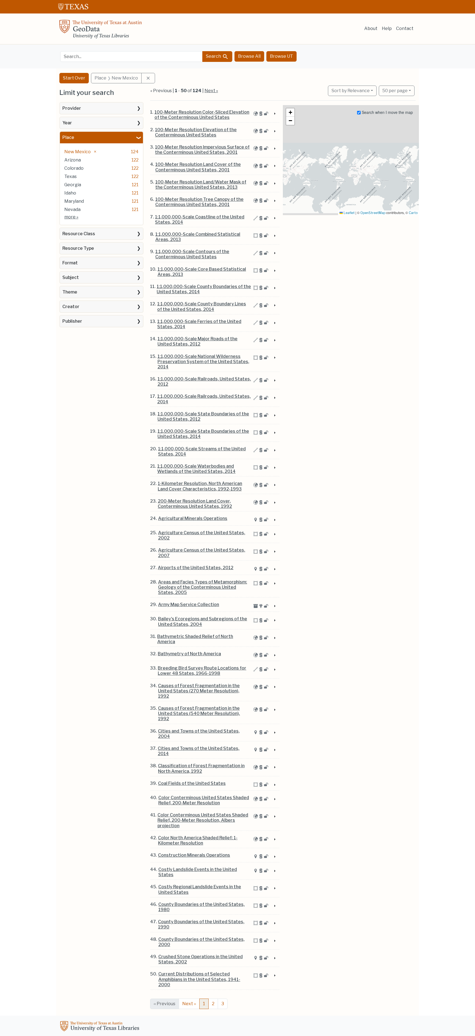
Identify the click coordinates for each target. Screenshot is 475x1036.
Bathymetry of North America (189, 653)
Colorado (74, 168)
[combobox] (131, 56)
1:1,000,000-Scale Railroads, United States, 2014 (204, 399)
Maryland (74, 201)
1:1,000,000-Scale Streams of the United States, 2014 (202, 451)
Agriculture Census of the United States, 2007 (201, 552)
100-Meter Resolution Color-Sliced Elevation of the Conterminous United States (201, 114)
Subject (70, 277)
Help (387, 28)
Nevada (72, 209)
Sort (351, 90)
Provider (71, 108)
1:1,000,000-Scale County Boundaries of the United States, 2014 (204, 289)
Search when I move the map (387, 112)
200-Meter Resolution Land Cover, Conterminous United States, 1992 (195, 503)
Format (70, 262)
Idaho (70, 193)
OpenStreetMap (372, 213)
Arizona (72, 160)
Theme (69, 292)
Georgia (72, 184)
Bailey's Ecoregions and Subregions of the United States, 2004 (202, 621)
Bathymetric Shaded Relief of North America (195, 639)
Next (189, 1003)
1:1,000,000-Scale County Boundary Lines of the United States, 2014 (201, 306)
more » (71, 217)
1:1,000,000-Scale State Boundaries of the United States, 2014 (203, 434)
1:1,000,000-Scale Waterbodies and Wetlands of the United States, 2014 (196, 469)
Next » (211, 90)
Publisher (72, 321)
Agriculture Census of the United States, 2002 (201, 535)
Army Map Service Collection (188, 604)
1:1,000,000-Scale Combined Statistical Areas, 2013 (197, 237)
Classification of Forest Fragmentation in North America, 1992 (201, 768)
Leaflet (349, 213)
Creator (70, 306)
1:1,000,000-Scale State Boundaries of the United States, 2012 (203, 416)
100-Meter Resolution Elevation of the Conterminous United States (196, 132)
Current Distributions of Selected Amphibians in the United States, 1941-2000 (199, 979)
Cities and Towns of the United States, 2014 (198, 751)
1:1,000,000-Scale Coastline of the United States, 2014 (199, 219)
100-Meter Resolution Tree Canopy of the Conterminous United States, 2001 (199, 202)
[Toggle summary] (274, 114)
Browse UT (281, 56)
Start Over (74, 78)
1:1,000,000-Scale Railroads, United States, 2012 (204, 381)
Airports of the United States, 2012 (195, 567)
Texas (70, 176)
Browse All (249, 56)
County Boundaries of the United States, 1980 (201, 907)
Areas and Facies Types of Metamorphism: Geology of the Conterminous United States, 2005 (202, 587)
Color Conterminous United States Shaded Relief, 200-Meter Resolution (203, 800)
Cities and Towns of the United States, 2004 (199, 733)
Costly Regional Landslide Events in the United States (199, 889)
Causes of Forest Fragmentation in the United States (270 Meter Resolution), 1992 (199, 691)
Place (68, 137)
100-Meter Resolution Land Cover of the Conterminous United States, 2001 (198, 167)
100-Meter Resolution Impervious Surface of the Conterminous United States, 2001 (202, 149)
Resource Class (78, 233)
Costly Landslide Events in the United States (197, 872)
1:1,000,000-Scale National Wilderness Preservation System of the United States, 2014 (203, 361)
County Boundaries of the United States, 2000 (201, 942)
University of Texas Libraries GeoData (100, 31)
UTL (100, 1027)
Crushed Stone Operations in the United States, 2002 (200, 959)
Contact (404, 28)
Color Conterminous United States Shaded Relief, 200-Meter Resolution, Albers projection (203, 820)
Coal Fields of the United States (192, 783)
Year (67, 122)
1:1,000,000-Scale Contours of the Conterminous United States (192, 254)
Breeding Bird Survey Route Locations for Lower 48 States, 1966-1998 (202, 670)
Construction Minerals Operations (194, 855)
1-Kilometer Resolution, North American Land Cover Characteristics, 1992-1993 (200, 486)
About (370, 28)
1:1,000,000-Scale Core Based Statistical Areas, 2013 (202, 272)
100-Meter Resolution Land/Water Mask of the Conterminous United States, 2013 (200, 184)
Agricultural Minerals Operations (192, 518)
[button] (290, 112)
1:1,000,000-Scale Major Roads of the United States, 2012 (198, 341)
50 (395, 90)
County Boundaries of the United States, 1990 (201, 924)
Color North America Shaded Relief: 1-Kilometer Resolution (198, 840)
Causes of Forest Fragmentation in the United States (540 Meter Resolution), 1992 (199, 713)
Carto (413, 213)
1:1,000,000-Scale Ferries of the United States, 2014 (199, 324)
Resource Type (78, 248)
